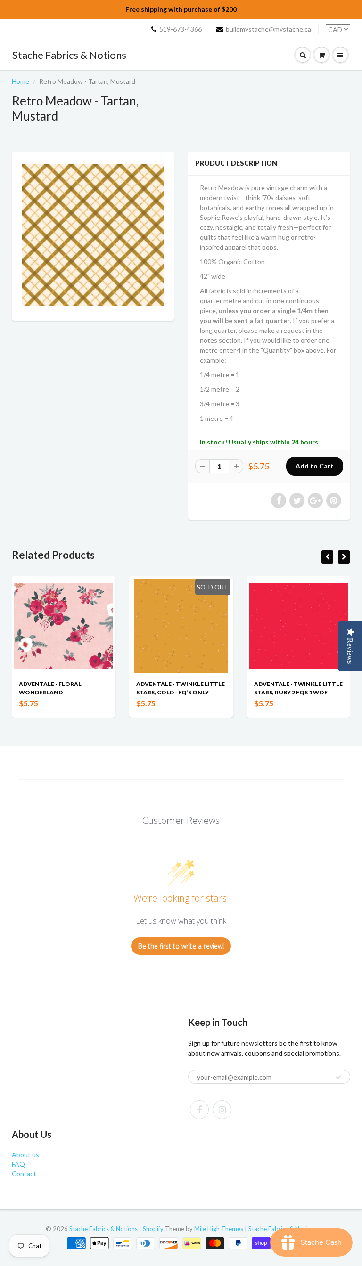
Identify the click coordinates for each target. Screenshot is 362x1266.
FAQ (18, 1164)
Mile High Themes (218, 1229)
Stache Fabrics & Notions (69, 54)
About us (25, 1155)
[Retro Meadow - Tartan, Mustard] (93, 235)
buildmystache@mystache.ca (268, 29)
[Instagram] (222, 1109)
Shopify (153, 1229)
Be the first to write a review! (181, 946)
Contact (24, 1173)
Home (20, 81)
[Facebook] (199, 1109)
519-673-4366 (180, 29)
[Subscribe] (338, 1077)
